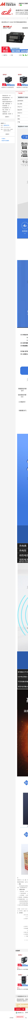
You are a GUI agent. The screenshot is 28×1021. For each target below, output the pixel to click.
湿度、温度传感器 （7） (7, 103)
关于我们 (11, 1017)
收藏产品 (5, 55)
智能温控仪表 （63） (6, 95)
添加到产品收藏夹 (5, 140)
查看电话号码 (6, 125)
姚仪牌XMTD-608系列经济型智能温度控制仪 (11, 87)
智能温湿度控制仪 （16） (7, 97)
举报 (12, 55)
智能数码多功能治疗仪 (22, 1001)
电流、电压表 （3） (6, 109)
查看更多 (7, 116)
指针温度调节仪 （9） (7, 107)
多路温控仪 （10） (6, 111)
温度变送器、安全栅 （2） (7, 114)
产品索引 (3, 138)
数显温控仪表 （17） (6, 99)
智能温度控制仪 (20, 999)
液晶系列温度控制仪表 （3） (8, 101)
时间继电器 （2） (6, 105)
